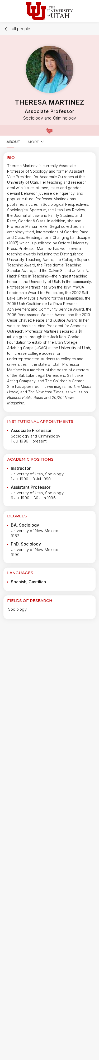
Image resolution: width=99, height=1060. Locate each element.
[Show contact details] (49, 130)
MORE (33, 142)
